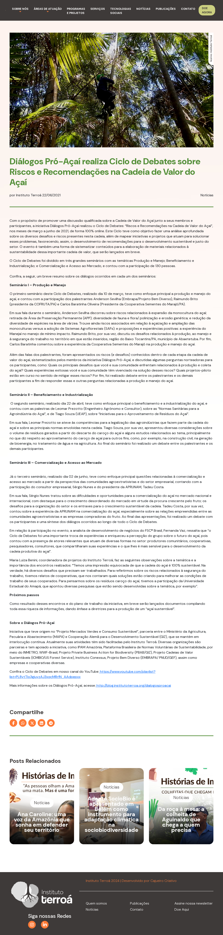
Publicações (166, 9)
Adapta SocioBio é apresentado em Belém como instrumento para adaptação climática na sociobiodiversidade (111, 814)
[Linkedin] (41, 723)
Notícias (143, 9)
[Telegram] (51, 723)
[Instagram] (32, 924)
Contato (188, 9)
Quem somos (96, 903)
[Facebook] (13, 723)
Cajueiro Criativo (163, 880)
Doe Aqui (181, 909)
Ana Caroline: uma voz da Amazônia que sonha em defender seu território (42, 822)
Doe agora (207, 10)
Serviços (97, 9)
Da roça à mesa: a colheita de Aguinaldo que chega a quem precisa (181, 820)
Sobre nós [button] (20, 9)
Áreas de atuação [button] (48, 9)
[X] (32, 723)
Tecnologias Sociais (120, 11)
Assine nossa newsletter (193, 903)
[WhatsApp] (23, 723)
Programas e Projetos (76, 11)
